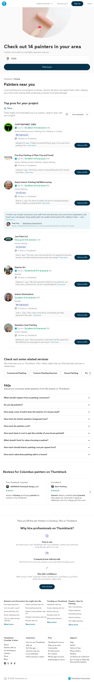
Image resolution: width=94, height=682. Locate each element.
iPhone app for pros (56, 657)
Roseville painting (75, 614)
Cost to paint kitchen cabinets (12, 619)
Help (72, 642)
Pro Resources (54, 651)
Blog (6, 659)
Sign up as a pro (54, 645)
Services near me (33, 651)
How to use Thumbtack (35, 642)
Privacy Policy (75, 651)
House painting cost (11, 611)
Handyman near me (54, 604)
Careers (7, 653)
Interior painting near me (34, 604)
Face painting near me (33, 608)
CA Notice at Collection (79, 657)
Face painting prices (11, 604)
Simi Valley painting (76, 621)
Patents (73, 654)
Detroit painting (74, 617)
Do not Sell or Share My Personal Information (79, 661)
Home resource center (35, 657)
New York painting (75, 607)
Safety (72, 645)
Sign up (29, 645)
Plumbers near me (53, 615)
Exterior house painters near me (35, 612)
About (6, 645)
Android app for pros (56, 660)
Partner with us (10, 648)
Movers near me (52, 611)
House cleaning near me (55, 608)
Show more (8, 624)
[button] (19, 127)
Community (52, 648)
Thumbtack (8, 79)
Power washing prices (11, 615)
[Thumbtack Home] (4, 3)
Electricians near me (54, 618)
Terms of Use (75, 648)
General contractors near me (35, 617)
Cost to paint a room (12, 608)
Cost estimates (32, 654)
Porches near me (31, 620)
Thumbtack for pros (56, 642)
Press (6, 656)
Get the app (31, 648)
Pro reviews (52, 654)
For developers (10, 650)
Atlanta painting (74, 610)
